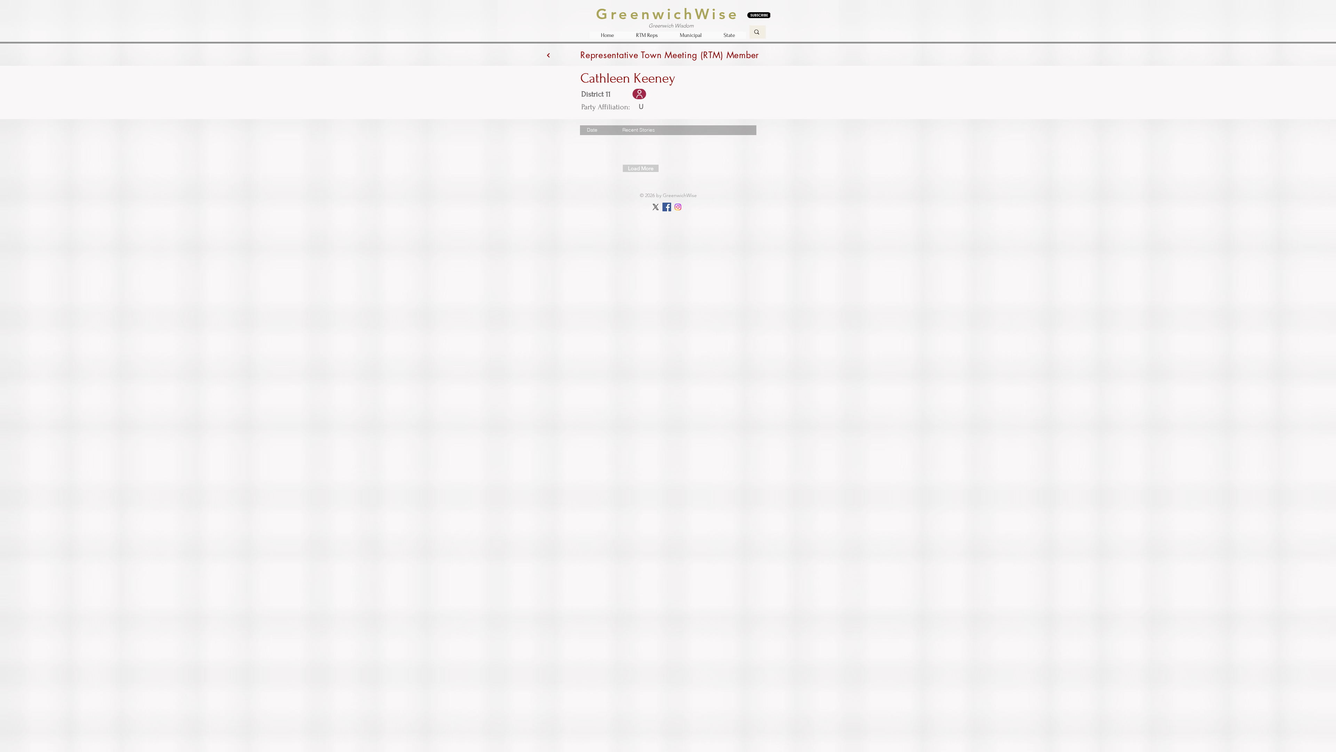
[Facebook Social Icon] (666, 207)
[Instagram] (678, 207)
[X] (655, 207)
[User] (639, 94)
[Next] (548, 55)
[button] (647, 35)
